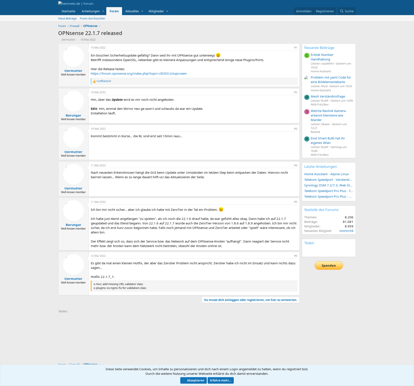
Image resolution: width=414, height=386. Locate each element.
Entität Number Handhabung (322, 56)
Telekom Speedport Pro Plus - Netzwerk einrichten (328, 196)
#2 (295, 92)
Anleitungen (91, 11)
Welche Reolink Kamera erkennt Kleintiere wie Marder (328, 115)
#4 (295, 165)
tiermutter (68, 39)
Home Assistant (321, 71)
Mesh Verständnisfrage (328, 96)
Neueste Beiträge (319, 47)
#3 (295, 129)
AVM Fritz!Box (320, 104)
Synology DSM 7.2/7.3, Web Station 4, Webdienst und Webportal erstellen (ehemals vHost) (328, 185)
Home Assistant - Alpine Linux (326, 174)
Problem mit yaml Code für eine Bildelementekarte (331, 79)
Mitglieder (156, 11)
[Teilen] (290, 47)
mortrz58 (346, 230)
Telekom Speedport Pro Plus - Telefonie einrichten (328, 191)
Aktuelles (132, 11)
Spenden (329, 265)
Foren (114, 11)
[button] (103, 11)
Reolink (315, 132)
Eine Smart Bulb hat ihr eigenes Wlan (328, 140)
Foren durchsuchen (92, 18)
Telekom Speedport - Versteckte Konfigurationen (328, 179)
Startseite (68, 11)
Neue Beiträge (67, 18)
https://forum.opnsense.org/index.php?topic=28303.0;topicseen (139, 73)
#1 (295, 47)
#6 (295, 256)
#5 (295, 202)
